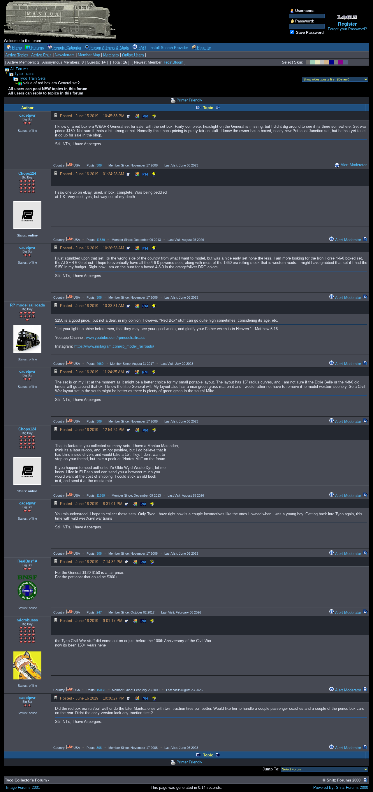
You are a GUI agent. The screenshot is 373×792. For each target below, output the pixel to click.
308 (99, 165)
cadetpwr (27, 115)
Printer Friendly (189, 100)
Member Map (89, 55)
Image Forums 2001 (23, 787)
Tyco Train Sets (32, 78)
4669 (99, 363)
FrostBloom (173, 62)
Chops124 (27, 173)
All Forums (19, 69)
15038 (100, 690)
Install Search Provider (168, 47)
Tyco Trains (24, 73)
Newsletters (65, 55)
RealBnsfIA (27, 561)
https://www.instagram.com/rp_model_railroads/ (114, 346)
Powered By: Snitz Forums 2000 (340, 787)
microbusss (27, 620)
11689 (100, 239)
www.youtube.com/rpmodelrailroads (115, 337)
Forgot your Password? (347, 29)
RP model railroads (27, 305)
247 (99, 612)
